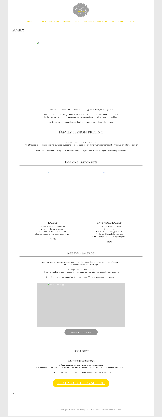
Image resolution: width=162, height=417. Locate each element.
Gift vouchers (117, 21)
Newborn (54, 21)
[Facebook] (42, 409)
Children (66, 21)
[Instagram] (52, 409)
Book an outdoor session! (81, 383)
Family (78, 21)
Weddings (89, 21)
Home (29, 21)
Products (102, 21)
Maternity (41, 21)
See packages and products (81, 332)
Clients (134, 21)
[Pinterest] (47, 409)
